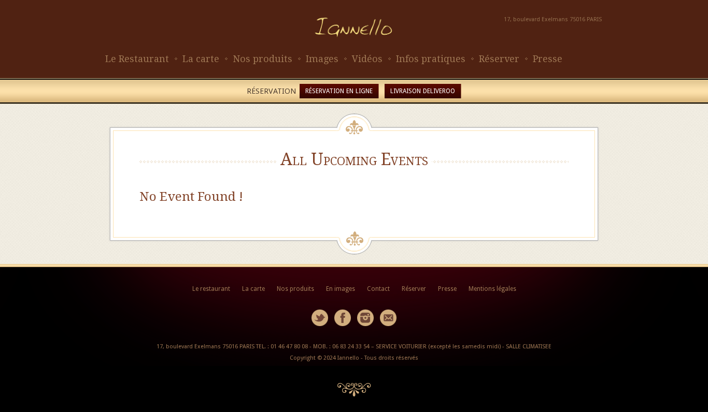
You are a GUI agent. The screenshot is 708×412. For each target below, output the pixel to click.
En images (340, 288)
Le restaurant (211, 288)
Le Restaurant (137, 58)
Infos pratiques (430, 58)
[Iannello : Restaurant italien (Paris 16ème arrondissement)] (354, 47)
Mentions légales (492, 288)
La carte (200, 58)
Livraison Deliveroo (422, 91)
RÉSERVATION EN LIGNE (339, 91)
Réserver (499, 58)
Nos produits (262, 58)
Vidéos (367, 58)
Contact (378, 288)
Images (322, 58)
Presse (547, 58)
